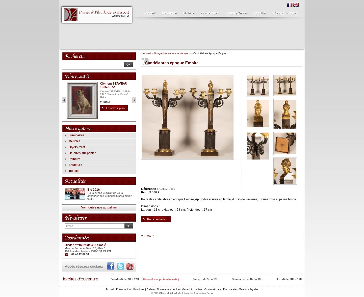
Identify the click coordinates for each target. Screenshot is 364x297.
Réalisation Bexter (203, 293)
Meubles (74, 141)
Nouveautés (164, 289)
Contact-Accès (212, 289)
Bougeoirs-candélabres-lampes (172, 53)
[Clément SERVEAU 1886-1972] (82, 118)
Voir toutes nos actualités (99, 207)
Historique (138, 289)
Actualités (196, 289)
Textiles (74, 171)
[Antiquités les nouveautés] (209, 12)
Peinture (74, 159)
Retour (149, 236)
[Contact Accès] (284, 12)
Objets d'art (77, 147)
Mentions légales (248, 289)
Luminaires (76, 135)
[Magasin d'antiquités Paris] (148, 12)
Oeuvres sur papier (82, 153)
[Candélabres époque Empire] (156, 219)
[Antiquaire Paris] (96, 25)
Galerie (151, 289)
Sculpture (75, 165)
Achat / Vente (181, 289)
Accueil (147, 53)
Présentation (123, 289)
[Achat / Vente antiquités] (235, 12)
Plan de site (230, 289)
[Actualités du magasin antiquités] (259, 12)
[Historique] (169, 12)
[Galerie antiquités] (188, 12)
